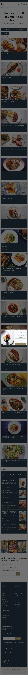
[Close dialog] (26, 330)
